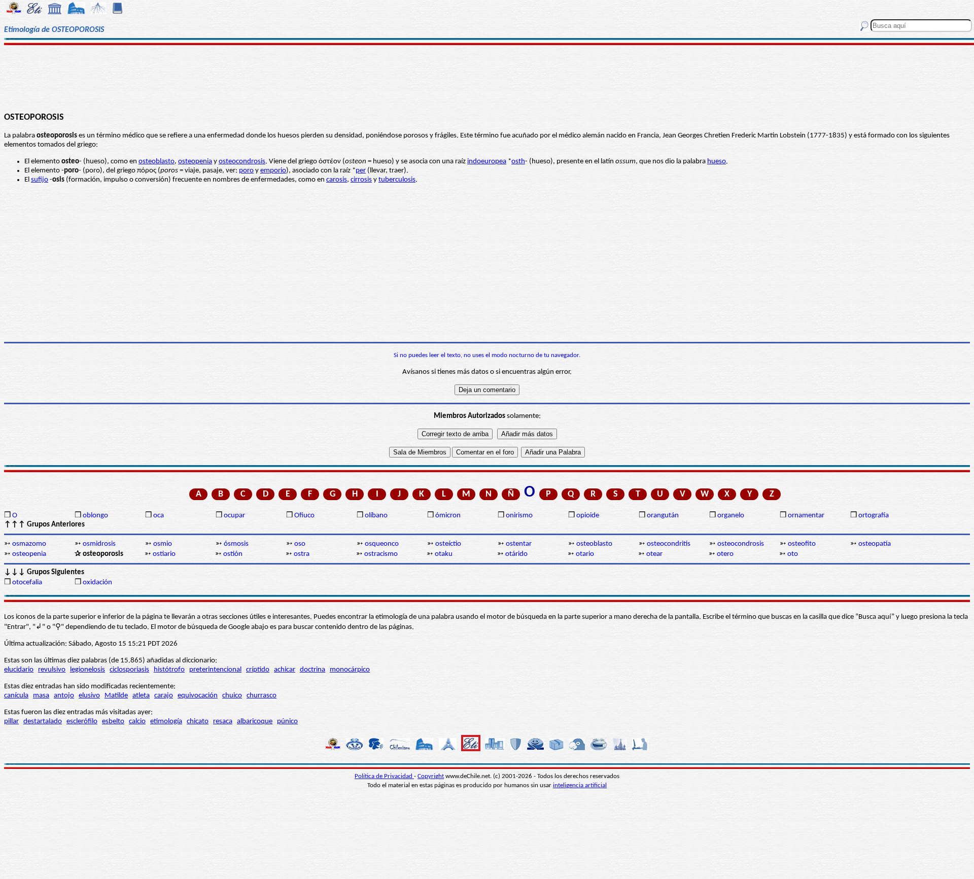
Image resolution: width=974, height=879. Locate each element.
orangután (663, 515)
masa (41, 695)
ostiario (164, 554)
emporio (273, 170)
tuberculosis (396, 180)
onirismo (519, 515)
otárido (516, 554)
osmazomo (29, 544)
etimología (166, 721)
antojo (64, 695)
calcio (137, 721)
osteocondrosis (242, 161)
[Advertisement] (487, 77)
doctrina (312, 670)
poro (246, 170)
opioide (587, 515)
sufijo (39, 180)
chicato (197, 721)
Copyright (431, 776)
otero (725, 554)
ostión (232, 554)
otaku (444, 554)
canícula (16, 695)
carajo (163, 695)
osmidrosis (99, 544)
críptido (257, 670)
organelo (730, 515)
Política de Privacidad (384, 776)
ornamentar (806, 515)
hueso (716, 161)
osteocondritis (668, 544)
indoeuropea (486, 161)
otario (585, 554)
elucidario (18, 670)
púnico (287, 721)
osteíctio (448, 544)
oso (299, 544)
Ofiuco (304, 515)
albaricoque (254, 721)
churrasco (261, 695)
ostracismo (381, 554)
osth (518, 161)
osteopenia (195, 161)
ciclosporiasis (129, 670)
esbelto (113, 721)
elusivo (89, 695)
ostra (301, 554)
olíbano (376, 515)
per (361, 170)
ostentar (519, 544)
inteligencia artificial (580, 785)
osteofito (802, 544)
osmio (162, 544)
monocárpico (350, 670)
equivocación (198, 695)
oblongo (95, 515)
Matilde (116, 695)
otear (654, 554)
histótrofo (169, 670)
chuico (232, 695)
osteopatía (874, 544)
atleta (141, 695)
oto (792, 554)
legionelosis (87, 670)
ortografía (873, 515)
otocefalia (27, 582)
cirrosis (361, 180)
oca (158, 515)
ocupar (234, 515)
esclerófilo (81, 721)
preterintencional (215, 670)
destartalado (42, 721)
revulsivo (51, 670)
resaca (222, 721)
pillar (11, 721)
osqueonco (382, 544)
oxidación (97, 582)
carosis (336, 180)
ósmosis (236, 544)
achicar (284, 670)
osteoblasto (156, 161)
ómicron (448, 515)
